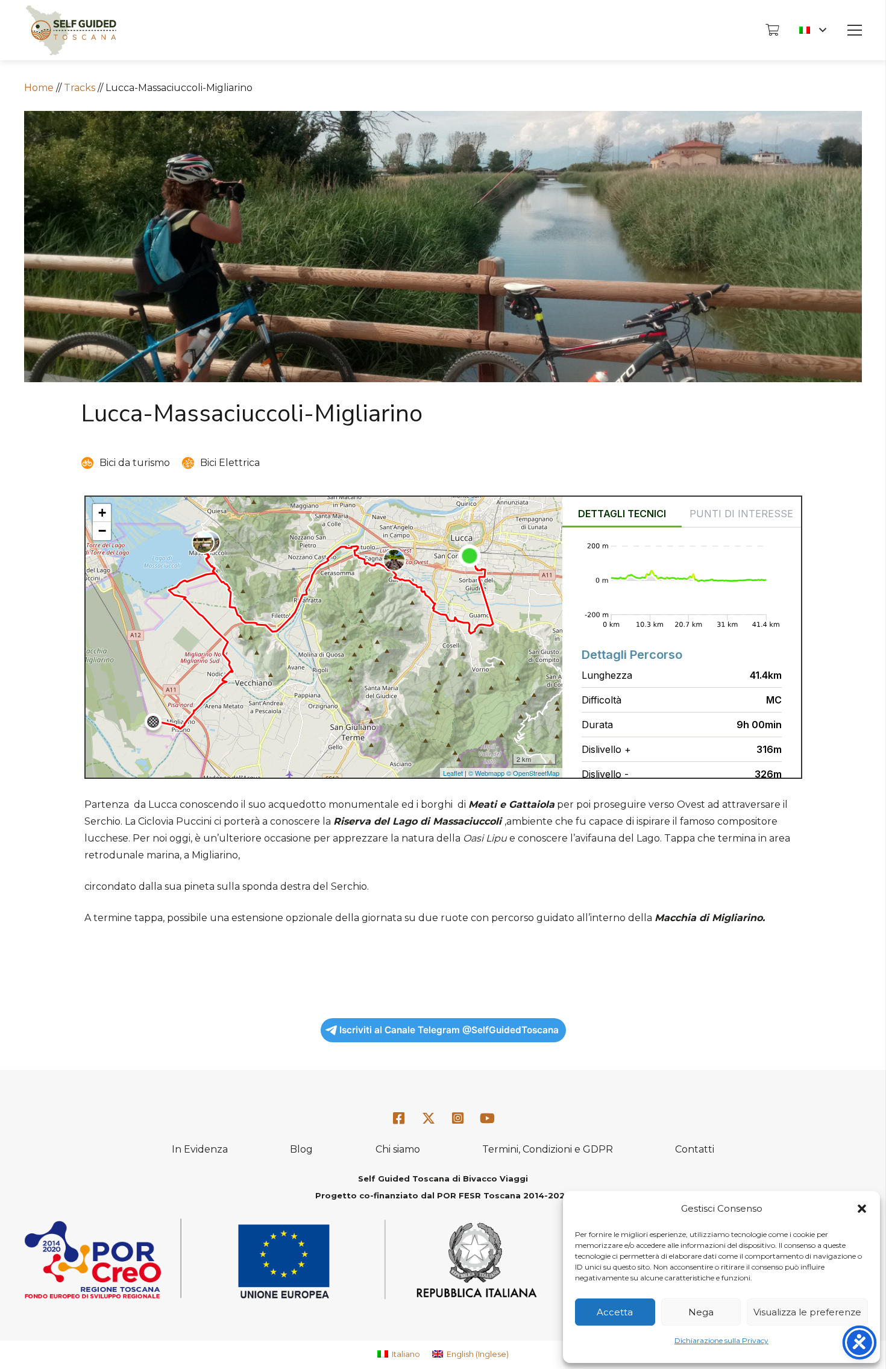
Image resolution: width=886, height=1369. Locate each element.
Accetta (615, 1312)
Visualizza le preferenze (807, 1312)
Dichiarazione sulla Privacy (721, 1340)
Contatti (694, 1149)
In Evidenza (200, 1149)
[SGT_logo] (71, 30)
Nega (701, 1312)
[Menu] (855, 30)
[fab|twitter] (428, 1119)
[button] (862, 1209)
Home (39, 87)
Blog (301, 1149)
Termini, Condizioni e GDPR (547, 1149)
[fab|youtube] (487, 1118)
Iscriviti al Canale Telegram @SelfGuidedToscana (449, 1030)
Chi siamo (397, 1149)
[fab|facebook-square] (399, 1118)
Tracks (79, 87)
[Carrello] (772, 30)
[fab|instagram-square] (458, 1118)
